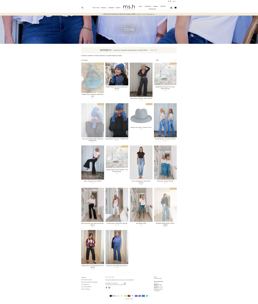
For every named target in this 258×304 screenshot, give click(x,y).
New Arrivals (96, 8)
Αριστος (118, 8)
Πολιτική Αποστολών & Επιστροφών (89, 282)
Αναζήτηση (83, 277)
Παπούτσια (148, 6)
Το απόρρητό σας (85, 284)
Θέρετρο (103, 8)
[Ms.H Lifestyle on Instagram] (109, 287)
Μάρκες (155, 6)
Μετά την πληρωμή (85, 289)
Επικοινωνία (152, 9)
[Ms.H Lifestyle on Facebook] (106, 287)
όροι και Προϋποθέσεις (86, 286)
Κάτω (140, 6)
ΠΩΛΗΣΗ (163, 6)
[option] (129, 14)
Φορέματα (111, 8)
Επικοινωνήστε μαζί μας (86, 279)
